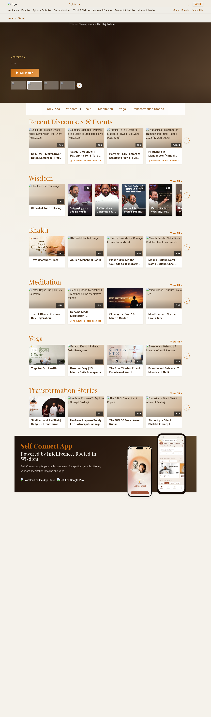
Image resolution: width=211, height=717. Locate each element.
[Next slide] (79, 85)
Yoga (122, 109)
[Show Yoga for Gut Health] (67, 85)
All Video (53, 109)
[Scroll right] (187, 140)
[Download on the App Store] (38, 482)
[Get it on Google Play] (70, 482)
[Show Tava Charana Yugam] (51, 85)
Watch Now (26, 72)
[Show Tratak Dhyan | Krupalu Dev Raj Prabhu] (34, 85)
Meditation (105, 109)
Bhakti (88, 109)
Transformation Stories (148, 109)
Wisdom (71, 109)
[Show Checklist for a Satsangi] (18, 85)
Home (10, 18)
